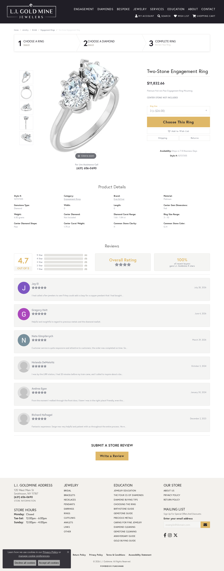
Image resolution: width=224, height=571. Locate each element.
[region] (85, 107)
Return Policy (172, 499)
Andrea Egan (39, 388)
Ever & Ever (119, 199)
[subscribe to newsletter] (205, 524)
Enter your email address (178, 518)
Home (16, 30)
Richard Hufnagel (42, 414)
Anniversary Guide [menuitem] (124, 536)
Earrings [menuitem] (69, 508)
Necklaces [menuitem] (70, 499)
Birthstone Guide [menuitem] (124, 508)
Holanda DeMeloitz (43, 362)
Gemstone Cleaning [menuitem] (125, 531)
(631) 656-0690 (86, 168)
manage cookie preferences (34, 556)
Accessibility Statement (140, 555)
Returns (195, 138)
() (86, 255)
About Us (169, 490)
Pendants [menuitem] (69, 504)
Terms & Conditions (115, 555)
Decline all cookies (25, 562)
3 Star (40, 262)
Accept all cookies (49, 562)
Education (176, 8)
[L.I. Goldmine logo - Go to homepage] (31, 11)
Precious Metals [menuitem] (123, 517)
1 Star (40, 269)
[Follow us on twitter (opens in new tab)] (175, 535)
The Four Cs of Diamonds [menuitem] (129, 495)
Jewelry (140, 8)
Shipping (162, 138)
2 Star (40, 265)
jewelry (25, 30)
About (193, 8)
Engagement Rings (48, 30)
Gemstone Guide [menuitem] (123, 513)
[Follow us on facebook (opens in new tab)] (165, 535)
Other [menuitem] (67, 531)
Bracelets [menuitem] (69, 495)
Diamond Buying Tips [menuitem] (126, 499)
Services (157, 8)
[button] (144, 16)
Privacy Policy (172, 495)
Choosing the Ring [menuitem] (125, 504)
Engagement (84, 8)
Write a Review (112, 456)
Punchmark (118, 566)
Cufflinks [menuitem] (69, 517)
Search (26, 45)
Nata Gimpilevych (42, 336)
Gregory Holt (39, 310)
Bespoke (123, 8)
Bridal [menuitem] (67, 490)
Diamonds (105, 8)
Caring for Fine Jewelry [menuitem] (128, 522)
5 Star (40, 255)
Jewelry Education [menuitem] (125, 490)
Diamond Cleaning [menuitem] (124, 527)
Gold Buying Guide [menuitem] (125, 540)
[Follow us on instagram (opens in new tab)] (170, 535)
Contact (208, 8)
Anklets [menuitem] (68, 522)
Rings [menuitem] (67, 513)
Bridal (34, 30)
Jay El (35, 283)
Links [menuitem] (67, 527)
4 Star (40, 258)
